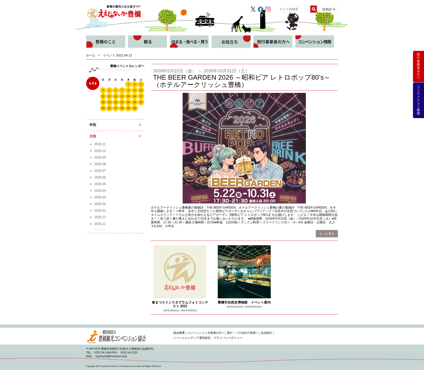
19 (109, 102)
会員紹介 (267, 332)
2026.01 (100, 210)
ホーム (90, 55)
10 (141, 90)
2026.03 (100, 197)
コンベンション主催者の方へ (206, 332)
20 (115, 102)
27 (115, 108)
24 (141, 102)
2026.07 (100, 171)
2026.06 (100, 177)
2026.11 (100, 144)
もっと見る (327, 233)
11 (103, 96)
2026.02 (100, 204)
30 (134, 108)
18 (103, 102)
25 (103, 108)
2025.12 (100, 217)
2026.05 (100, 184)
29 (128, 108)
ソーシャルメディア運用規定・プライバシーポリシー (207, 337)
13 (115, 96)
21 (122, 102)
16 (134, 96)
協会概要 (179, 332)
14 (122, 96)
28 (122, 108)
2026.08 (100, 164)
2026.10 (100, 151)
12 (109, 96)
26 (109, 108)
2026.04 (100, 190)
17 (141, 96)
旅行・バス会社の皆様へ (243, 332)
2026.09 (100, 157)
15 (128, 96)
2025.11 (100, 224)
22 (128, 102)
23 (134, 102)
